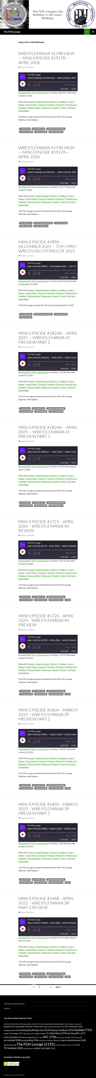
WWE (68, 600)
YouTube (71, 107)
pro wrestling (38, 129)
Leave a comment (27, 67)
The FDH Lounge (12, 31)
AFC (65, 1024)
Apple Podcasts (43, 101)
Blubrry (54, 101)
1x (35, 85)
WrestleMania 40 (56, 600)
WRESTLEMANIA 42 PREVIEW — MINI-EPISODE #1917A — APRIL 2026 (46, 152)
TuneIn (63, 107)
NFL (49, 1037)
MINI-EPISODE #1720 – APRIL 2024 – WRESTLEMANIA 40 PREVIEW (46, 620)
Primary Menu (93, 32)
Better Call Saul (50, 1027)
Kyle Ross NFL (76, 1033)
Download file (24, 92)
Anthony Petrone (74, 1024)
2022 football (26, 1024)
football (83, 1030)
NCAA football (29, 1037)
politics (78, 1037)
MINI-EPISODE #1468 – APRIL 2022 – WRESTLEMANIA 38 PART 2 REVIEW (46, 903)
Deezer (21, 104)
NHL (70, 1037)
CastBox (62, 101)
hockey (8, 1034)
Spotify (55, 107)
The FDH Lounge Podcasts (14, 1004)
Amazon (31, 101)
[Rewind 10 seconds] (30, 85)
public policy (44, 1040)
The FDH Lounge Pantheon (64, 1045)
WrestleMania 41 (56, 411)
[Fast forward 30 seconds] (41, 85)
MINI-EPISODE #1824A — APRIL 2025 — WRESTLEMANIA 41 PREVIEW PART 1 (48, 432)
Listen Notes (31, 104)
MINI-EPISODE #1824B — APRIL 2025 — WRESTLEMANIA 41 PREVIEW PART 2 (48, 338)
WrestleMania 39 (56, 788)
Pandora (51, 104)
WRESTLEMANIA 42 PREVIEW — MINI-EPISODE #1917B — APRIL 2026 (46, 58)
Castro (70, 101)
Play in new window (40, 92)
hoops (18, 1033)
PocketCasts (71, 104)
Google (7, 1008)
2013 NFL (8, 1024)
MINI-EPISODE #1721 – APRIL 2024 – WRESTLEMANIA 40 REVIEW (46, 526)
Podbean (22, 107)
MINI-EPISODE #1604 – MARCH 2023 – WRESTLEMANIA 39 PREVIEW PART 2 (48, 714)
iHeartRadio (23, 111)
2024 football (56, 1024)
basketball (23, 1027)
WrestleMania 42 (56, 132)
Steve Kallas (10, 1045)
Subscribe (64, 89)
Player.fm (60, 104)
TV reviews (13, 1048)
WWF (50, 1048)
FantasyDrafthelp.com (35, 1030)
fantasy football (62, 1030)
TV (77, 1045)
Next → (59, 987)
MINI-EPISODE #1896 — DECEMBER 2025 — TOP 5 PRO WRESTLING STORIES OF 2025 (47, 246)
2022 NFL (36, 1024)
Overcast (42, 104)
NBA (17, 1037)
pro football (12, 1040)
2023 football (45, 1024)
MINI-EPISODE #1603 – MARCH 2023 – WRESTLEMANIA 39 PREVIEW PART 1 (48, 809)
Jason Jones (42, 1033)
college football (11, 1030)
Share (73, 89)
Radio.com (46, 107)
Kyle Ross (58, 1033)
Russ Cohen (55, 1040)
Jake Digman (25, 129)
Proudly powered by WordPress (14, 1075)
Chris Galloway (73, 1026)
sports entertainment (56, 129)
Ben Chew (36, 1027)
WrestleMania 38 (56, 977)
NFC (40, 1037)
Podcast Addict (34, 107)
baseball (10, 1026)
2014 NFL (16, 1024)
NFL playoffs (61, 1037)
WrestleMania (41, 132)
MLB (8, 1037)
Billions (60, 1027)
